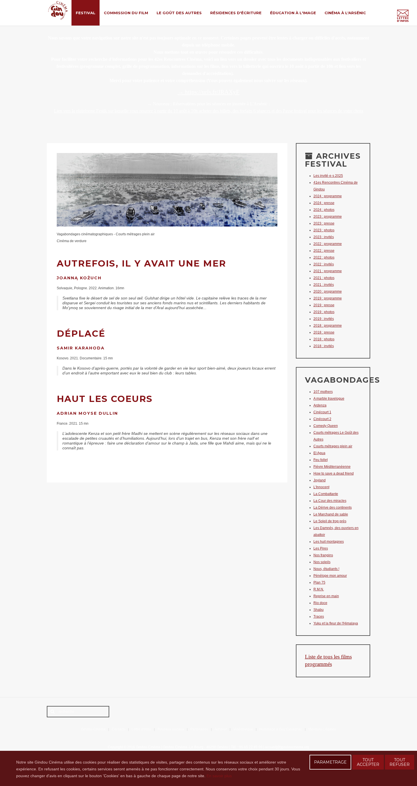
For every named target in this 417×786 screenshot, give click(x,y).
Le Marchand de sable (330, 514)
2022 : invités (323, 264)
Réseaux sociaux (170, 729)
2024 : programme (327, 196)
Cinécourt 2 (322, 419)
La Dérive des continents (332, 508)
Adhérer (220, 729)
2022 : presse (323, 251)
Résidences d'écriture (236, 13)
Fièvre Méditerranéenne (332, 467)
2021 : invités (323, 285)
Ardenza (320, 405)
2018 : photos (323, 339)
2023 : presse (323, 223)
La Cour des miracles (329, 501)
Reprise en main (326, 596)
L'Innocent (321, 487)
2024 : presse (323, 203)
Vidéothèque (243, 729)
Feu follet (320, 460)
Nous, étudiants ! (326, 569)
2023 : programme (327, 217)
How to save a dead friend (333, 473)
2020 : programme (327, 292)
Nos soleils (321, 562)
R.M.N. (318, 589)
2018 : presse (323, 332)
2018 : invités (323, 346)
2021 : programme (327, 271)
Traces (318, 617)
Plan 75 (319, 582)
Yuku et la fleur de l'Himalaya (335, 623)
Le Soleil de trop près (329, 521)
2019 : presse (323, 305)
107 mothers (323, 392)
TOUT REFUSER (399, 762)
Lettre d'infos (141, 729)
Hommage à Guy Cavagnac (280, 729)
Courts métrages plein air (332, 446)
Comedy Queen (325, 426)
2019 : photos (323, 312)
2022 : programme (327, 244)
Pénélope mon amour (330, 576)
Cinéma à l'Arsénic (345, 13)
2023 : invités (323, 237)
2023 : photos (323, 230)
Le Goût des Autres (179, 13)
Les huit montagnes (328, 542)
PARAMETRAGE (330, 762)
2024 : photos (323, 210)
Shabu (318, 610)
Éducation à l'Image (293, 13)
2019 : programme (327, 298)
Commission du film (126, 13)
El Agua (319, 453)
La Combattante (325, 494)
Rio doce (320, 603)
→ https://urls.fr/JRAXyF (208, 92)
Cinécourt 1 (322, 412)
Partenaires (199, 729)
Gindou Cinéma (93, 729)
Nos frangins (323, 555)
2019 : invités (323, 319)
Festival (85, 13)
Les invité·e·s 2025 (328, 176)
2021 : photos (323, 278)
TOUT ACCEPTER (368, 762)
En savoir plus (219, 776)
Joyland (319, 480)
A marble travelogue (328, 399)
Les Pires (320, 548)
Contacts (118, 729)
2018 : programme (327, 326)
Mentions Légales (322, 729)
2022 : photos (323, 257)
